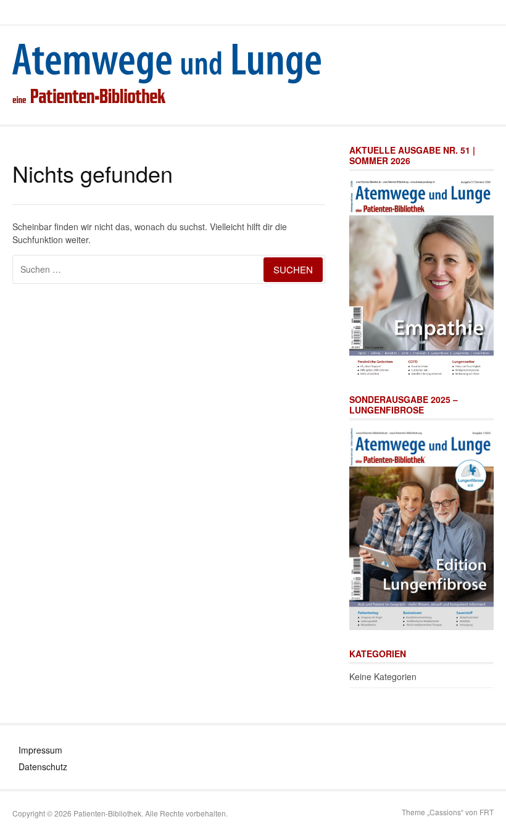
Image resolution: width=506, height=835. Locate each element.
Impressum (40, 750)
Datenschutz (43, 766)
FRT (486, 812)
